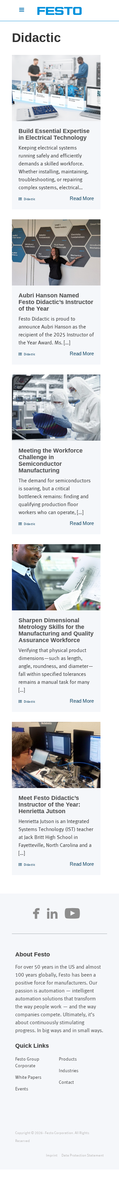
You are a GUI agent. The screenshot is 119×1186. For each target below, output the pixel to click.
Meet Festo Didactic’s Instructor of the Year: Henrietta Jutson (49, 804)
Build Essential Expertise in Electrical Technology (54, 134)
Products (68, 1059)
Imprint (52, 1155)
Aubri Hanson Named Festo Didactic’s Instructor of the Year (56, 302)
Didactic (29, 199)
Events (21, 1089)
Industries (68, 1071)
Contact (66, 1082)
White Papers (28, 1078)
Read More (82, 198)
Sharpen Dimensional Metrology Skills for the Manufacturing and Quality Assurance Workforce (56, 630)
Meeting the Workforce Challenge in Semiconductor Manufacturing (51, 460)
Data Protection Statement (82, 1155)
